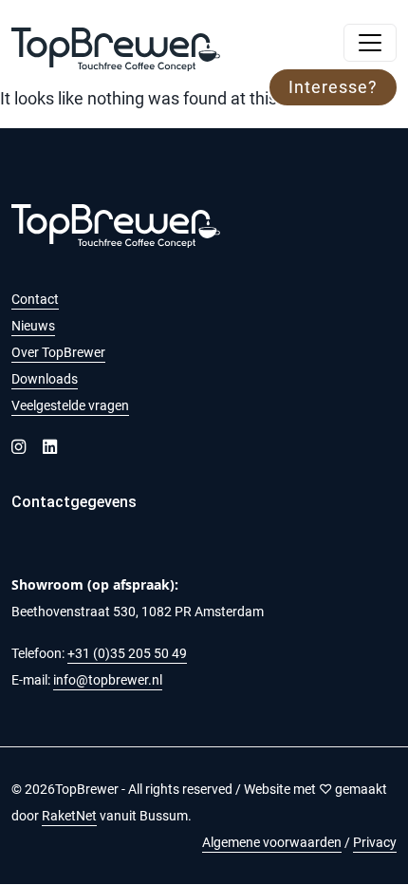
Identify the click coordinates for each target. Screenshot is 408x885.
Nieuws (33, 325)
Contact (35, 299)
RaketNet (69, 815)
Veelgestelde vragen (70, 405)
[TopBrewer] (115, 43)
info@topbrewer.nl (107, 679)
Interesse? (333, 87)
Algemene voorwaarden (272, 842)
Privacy (375, 842)
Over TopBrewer (58, 352)
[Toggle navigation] (370, 43)
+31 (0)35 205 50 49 (127, 653)
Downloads (44, 378)
